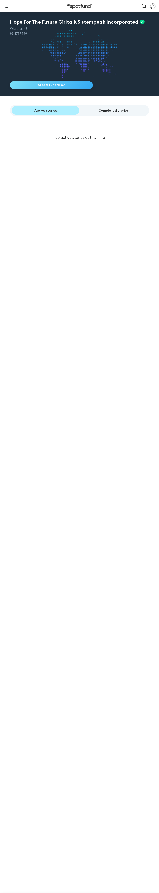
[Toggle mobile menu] (7, 6)
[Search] (144, 6)
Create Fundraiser (51, 85)
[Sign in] (152, 6)
